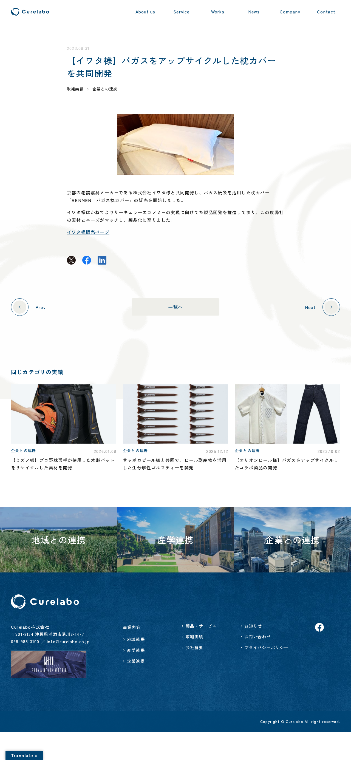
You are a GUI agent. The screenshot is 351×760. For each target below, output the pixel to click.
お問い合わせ (257, 636)
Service (181, 11)
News (254, 11)
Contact (326, 11)
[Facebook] (86, 260)
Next (310, 307)
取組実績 (194, 636)
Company (290, 11)
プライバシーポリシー (266, 647)
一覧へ (175, 307)
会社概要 (194, 647)
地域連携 (136, 639)
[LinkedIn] (102, 260)
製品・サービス (201, 626)
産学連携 (136, 650)
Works (218, 11)
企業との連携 (104, 89)
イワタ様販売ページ (88, 232)
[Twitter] (71, 260)
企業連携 (136, 661)
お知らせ (253, 626)
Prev (40, 307)
